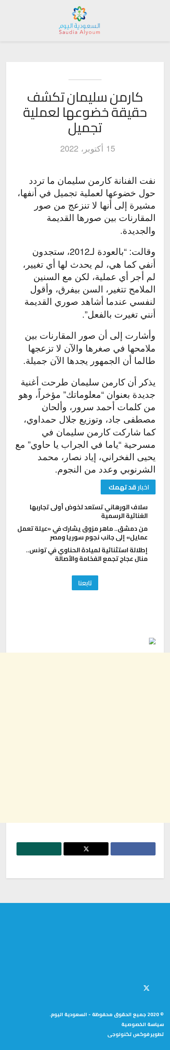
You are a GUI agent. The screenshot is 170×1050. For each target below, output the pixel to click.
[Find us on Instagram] (132, 987)
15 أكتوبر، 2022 (87, 148)
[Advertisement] (85, 738)
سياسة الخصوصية (142, 1024)
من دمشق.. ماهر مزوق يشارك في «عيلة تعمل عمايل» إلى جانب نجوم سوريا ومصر (82, 533)
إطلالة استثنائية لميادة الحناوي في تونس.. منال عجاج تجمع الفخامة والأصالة (87, 554)
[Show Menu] (156, 20)
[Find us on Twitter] (146, 987)
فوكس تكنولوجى (128, 1034)
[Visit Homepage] (79, 20)
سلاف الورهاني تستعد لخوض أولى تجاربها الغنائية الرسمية (89, 511)
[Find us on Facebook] (161, 987)
